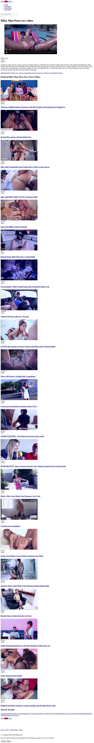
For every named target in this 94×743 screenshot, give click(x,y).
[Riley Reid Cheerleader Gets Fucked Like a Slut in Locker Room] (19, 160)
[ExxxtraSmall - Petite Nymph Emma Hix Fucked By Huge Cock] (19, 280)
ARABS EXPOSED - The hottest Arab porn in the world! (22, 436)
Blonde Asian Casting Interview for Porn (16, 616)
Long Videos (8, 8)
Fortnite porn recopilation (10, 526)
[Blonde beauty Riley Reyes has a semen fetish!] (19, 250)
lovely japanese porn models (11, 676)
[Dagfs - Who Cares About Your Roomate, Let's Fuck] (19, 489)
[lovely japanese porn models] (19, 669)
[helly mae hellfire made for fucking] (19, 220)
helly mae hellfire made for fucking (14, 227)
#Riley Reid (4, 73)
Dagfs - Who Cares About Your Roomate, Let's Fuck (20, 496)
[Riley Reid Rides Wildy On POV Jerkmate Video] (19, 190)
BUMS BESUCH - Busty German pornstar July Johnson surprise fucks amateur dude (33, 466)
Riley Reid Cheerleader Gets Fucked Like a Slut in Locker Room (25, 167)
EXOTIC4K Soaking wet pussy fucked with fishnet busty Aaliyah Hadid (28, 347)
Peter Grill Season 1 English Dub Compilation (18, 376)
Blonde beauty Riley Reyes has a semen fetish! (18, 257)
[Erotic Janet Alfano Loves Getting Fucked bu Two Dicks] (19, 549)
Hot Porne (13, 713)
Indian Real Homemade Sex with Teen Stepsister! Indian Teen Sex (25, 646)
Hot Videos (7, 9)
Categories (7, 6)
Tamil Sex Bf (48, 713)
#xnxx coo (40, 73)
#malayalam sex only (30, 73)
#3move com (48, 73)
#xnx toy (21, 73)
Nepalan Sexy (27, 713)
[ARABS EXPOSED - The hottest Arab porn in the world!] (19, 429)
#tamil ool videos (57, 73)
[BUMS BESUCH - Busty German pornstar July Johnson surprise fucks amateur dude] (19, 459)
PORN (6, 1)
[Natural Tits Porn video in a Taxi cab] (19, 310)
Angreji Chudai (5, 713)
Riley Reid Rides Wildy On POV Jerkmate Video (19, 197)
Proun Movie (40, 713)
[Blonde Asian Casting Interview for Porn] (19, 609)
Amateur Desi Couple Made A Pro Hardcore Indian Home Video (25, 586)
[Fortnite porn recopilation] (19, 519)
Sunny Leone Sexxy (13, 715)
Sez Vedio (19, 713)
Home (6, 4)
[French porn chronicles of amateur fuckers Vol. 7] (19, 399)
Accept (3, 741)
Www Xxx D (69, 713)
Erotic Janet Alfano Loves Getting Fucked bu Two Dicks (22, 556)
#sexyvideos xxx (13, 73)
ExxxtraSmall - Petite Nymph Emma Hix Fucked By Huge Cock (25, 287)
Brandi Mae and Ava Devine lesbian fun (16, 137)
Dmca (21, 730)
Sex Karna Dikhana (79, 713)
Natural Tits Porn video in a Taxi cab (15, 317)
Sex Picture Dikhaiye (59, 713)
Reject (8, 741)
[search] (1, 16)
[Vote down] (3, 57)
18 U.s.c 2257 (5, 730)
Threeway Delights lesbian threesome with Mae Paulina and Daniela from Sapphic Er (33, 107)
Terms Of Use (14, 730)
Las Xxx (33, 713)
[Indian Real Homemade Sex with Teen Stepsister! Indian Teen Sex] (19, 639)
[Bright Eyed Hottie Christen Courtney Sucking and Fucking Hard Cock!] (19, 698)
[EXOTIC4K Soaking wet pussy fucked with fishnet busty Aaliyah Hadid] (19, 339)
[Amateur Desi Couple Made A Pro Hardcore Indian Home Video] (19, 579)
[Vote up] (1, 57)
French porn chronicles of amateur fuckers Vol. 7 (19, 406)
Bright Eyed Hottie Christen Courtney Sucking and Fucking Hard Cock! (28, 706)
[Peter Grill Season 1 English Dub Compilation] (19, 369)
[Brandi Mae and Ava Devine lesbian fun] (19, 130)
